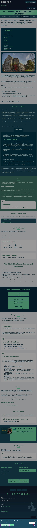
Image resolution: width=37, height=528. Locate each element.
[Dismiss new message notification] (35, 521)
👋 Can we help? (32, 522)
